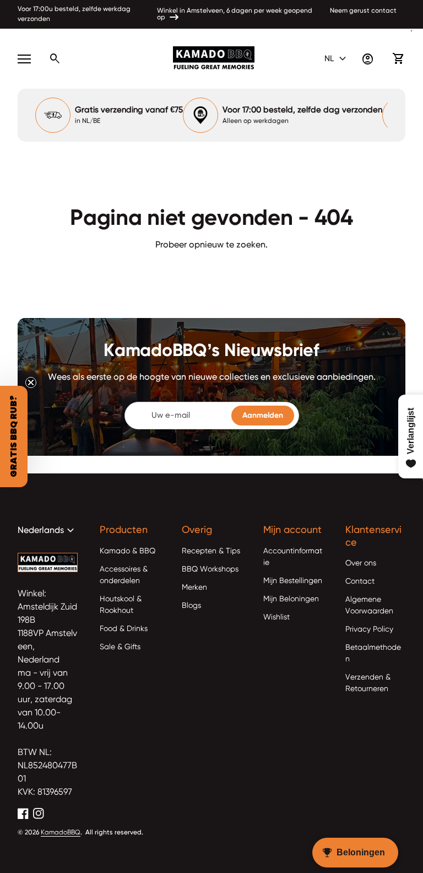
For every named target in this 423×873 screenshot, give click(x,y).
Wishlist (276, 617)
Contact (360, 581)
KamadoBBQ (60, 832)
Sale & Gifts (120, 647)
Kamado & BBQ (127, 551)
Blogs (191, 606)
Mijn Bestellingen (292, 581)
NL (336, 59)
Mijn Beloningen (291, 599)
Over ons (360, 563)
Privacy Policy (369, 629)
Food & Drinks (124, 629)
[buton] (336, 59)
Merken (194, 587)
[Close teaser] (30, 382)
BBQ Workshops (210, 569)
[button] (14, 436)
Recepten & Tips (211, 551)
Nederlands (47, 530)
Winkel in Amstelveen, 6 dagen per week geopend (234, 11)
